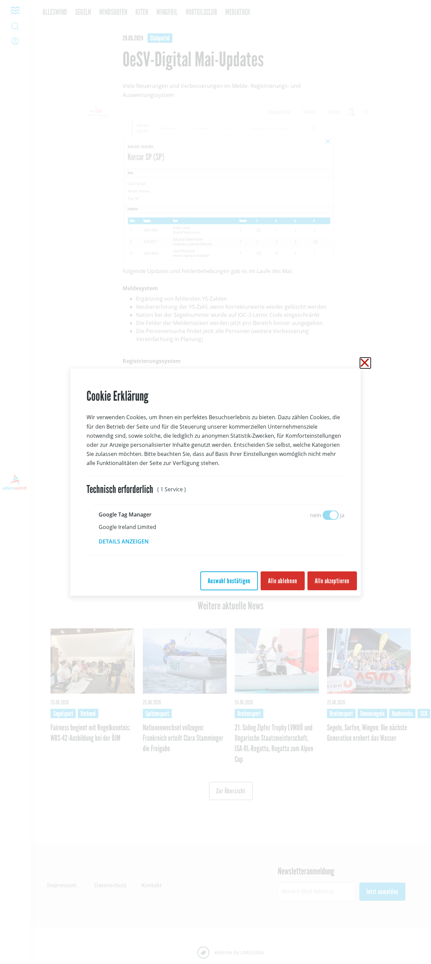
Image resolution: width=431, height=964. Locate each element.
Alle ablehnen (282, 581)
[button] (128, 541)
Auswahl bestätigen (229, 581)
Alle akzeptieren (332, 581)
